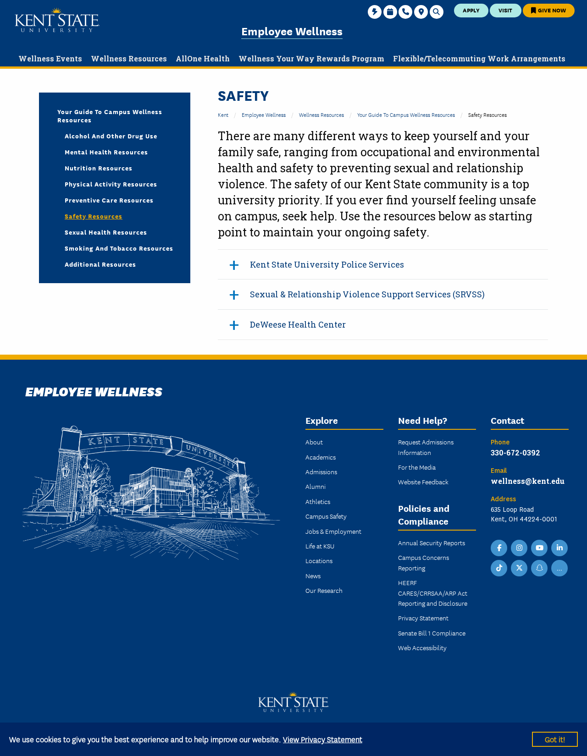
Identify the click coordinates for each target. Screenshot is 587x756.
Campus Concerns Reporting (423, 562)
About (314, 442)
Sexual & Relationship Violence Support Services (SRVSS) (367, 294)
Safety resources (93, 216)
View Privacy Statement (322, 739)
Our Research (324, 590)
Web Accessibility (422, 647)
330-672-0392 (515, 452)
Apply (471, 10)
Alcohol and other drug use (111, 135)
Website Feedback (423, 482)
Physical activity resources (111, 184)
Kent (223, 114)
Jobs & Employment (333, 531)
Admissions (321, 471)
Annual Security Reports (431, 542)
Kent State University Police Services (327, 264)
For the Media (417, 467)
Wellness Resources (321, 114)
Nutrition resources (99, 168)
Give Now (551, 10)
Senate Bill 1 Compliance (431, 633)
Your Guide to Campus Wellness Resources (406, 114)
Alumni (315, 486)
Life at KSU (319, 546)
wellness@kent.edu (528, 481)
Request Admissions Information (426, 447)
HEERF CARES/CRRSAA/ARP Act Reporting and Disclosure (432, 592)
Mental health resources (106, 152)
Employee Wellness (292, 30)
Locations (318, 560)
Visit (505, 10)
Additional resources (100, 264)
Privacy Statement (423, 618)
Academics (320, 457)
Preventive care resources (109, 200)
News (313, 575)
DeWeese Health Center (298, 324)
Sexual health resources (106, 232)
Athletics (317, 501)
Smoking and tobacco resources (119, 248)
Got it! (555, 739)
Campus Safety (326, 516)
